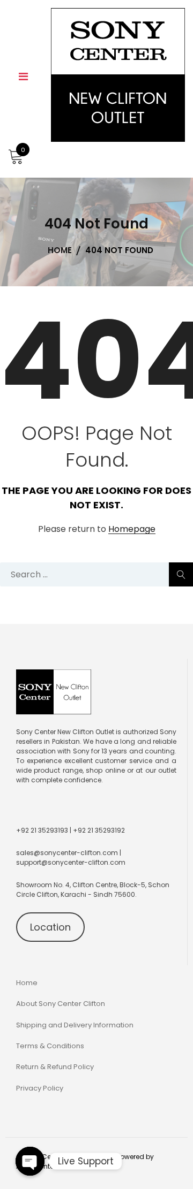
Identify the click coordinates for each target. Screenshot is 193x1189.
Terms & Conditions (50, 1046)
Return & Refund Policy (55, 1067)
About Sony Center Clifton (60, 1004)
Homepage (131, 529)
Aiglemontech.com (47, 1166)
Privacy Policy (39, 1088)
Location (50, 927)
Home (27, 983)
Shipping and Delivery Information (74, 1025)
